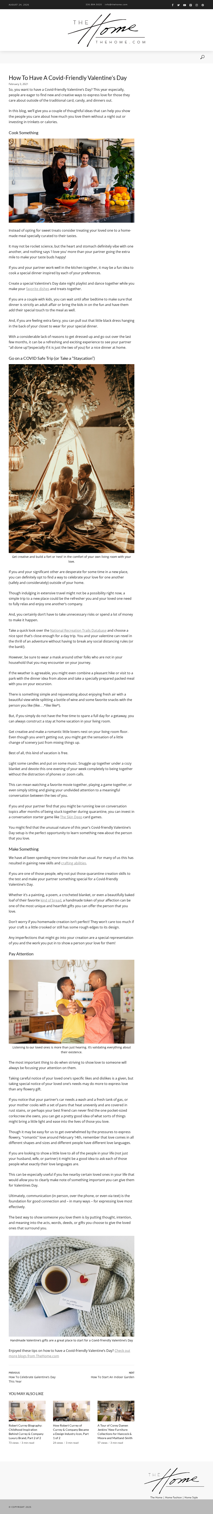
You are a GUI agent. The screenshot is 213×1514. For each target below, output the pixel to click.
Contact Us (74, 57)
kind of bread (51, 900)
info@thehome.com (116, 4)
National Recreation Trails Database (78, 630)
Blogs (44, 57)
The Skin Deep (71, 817)
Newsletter (57, 57)
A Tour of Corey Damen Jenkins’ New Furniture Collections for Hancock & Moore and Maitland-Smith (115, 1432)
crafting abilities (73, 863)
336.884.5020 (94, 4)
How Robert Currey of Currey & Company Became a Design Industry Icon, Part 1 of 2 (71, 1432)
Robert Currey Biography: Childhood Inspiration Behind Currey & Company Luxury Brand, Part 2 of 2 (26, 1432)
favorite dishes (37, 289)
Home (11, 57)
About (22, 57)
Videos (33, 57)
